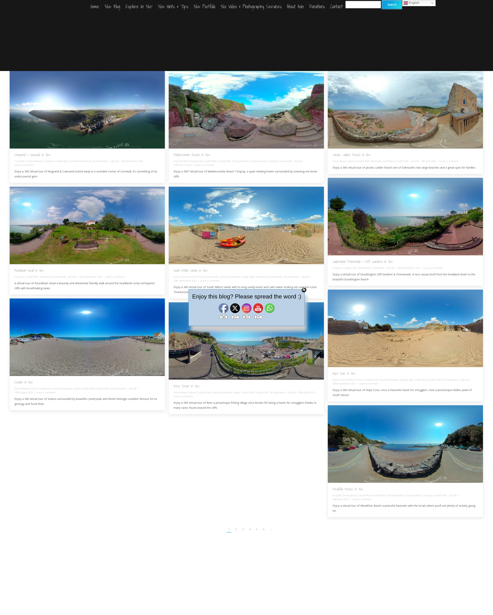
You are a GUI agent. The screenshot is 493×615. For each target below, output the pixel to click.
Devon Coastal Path (359, 161)
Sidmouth (376, 161)
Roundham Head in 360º (29, 270)
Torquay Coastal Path (280, 161)
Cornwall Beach (33, 161)
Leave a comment (24, 165)
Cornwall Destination (79, 161)
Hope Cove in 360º (344, 373)
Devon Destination (230, 276)
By (115, 161)
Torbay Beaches (241, 161)
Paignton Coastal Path (344, 268)
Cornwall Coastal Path (55, 161)
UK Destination (100, 161)
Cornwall (19, 161)
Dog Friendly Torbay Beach (188, 161)
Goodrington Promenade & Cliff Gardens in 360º (363, 261)
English (413, 2)
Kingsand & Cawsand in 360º (32, 155)
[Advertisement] (246, 42)
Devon (177, 276)
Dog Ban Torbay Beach (345, 495)
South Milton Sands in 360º (191, 270)
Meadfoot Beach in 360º (348, 489)
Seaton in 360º (23, 382)
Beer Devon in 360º (187, 386)
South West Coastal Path (217, 161)
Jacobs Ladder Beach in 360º (352, 155)
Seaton (77, 388)
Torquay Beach (259, 161)
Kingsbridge (247, 276)
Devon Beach (340, 161)
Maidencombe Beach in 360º (192, 155)
